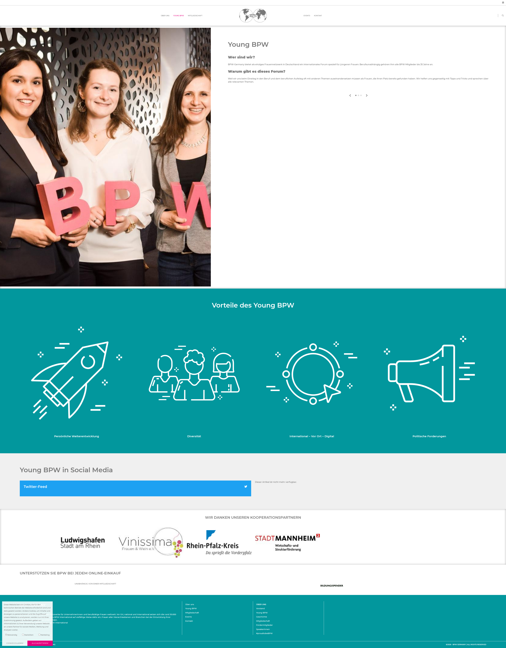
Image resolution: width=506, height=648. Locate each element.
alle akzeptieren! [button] (40, 643)
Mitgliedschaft (195, 16)
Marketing (45, 635)
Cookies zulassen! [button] (14, 643)
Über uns (165, 16)
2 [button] (358, 95)
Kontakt (318, 16)
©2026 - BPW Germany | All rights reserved (466, 644)
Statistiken (28, 635)
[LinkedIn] (503, 3)
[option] (358, 65)
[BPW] (253, 15)
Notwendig (12, 635)
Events (307, 16)
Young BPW (178, 16)
